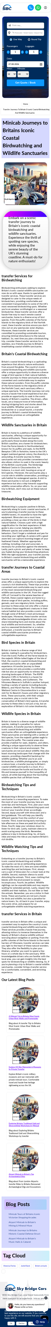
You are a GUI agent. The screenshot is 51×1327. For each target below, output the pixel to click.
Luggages (29, 46)
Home (25, 104)
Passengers (12, 46)
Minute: (21, 68)
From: (14, 25)
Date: (9, 59)
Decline (21, 1323)
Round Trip (36, 39)
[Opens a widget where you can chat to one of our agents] (40, 1322)
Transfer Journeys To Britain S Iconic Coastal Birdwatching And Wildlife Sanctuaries (26, 111)
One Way (17, 39)
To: (13, 33)
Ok (11, 1323)
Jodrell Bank (25, 1266)
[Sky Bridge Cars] (25, 1287)
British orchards (41, 1266)
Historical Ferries (9, 1266)
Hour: (9, 68)
